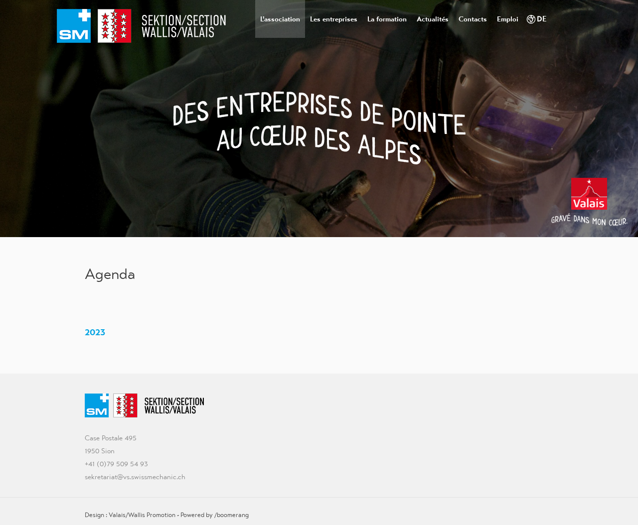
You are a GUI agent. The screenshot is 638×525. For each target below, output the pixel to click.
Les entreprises (333, 18)
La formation (387, 18)
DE (542, 19)
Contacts (473, 18)
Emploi (507, 18)
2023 (96, 332)
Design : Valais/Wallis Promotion (130, 515)
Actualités (433, 18)
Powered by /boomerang (214, 515)
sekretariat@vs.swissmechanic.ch (135, 476)
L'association (280, 18)
